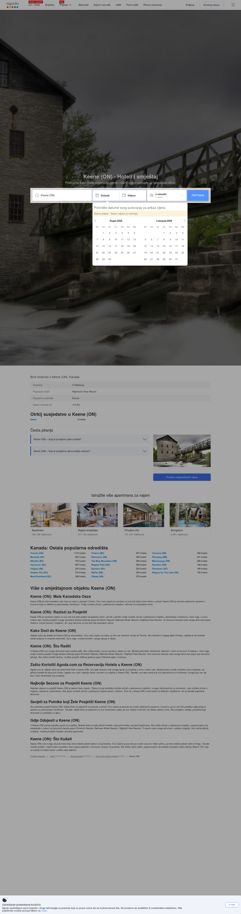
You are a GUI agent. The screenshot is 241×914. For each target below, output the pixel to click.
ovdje (44, 910)
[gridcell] (103, 233)
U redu (232, 904)
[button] (95, 220)
